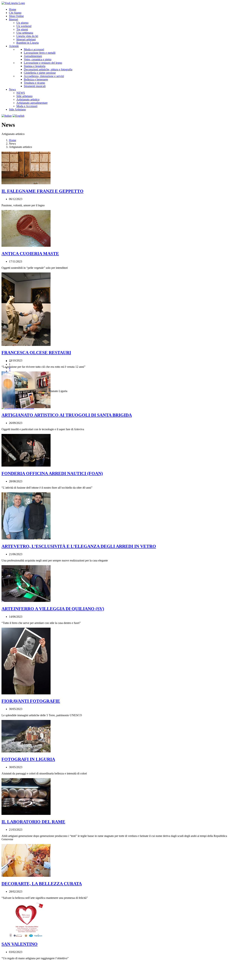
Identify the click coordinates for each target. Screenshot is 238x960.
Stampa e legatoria (34, 66)
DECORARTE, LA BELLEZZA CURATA (41, 883)
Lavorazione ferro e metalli (39, 52)
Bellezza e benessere (36, 79)
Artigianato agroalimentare (32, 102)
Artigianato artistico (27, 99)
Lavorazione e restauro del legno (43, 62)
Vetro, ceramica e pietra (37, 59)
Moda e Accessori (26, 106)
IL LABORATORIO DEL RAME (33, 821)
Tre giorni (22, 29)
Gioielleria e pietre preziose (40, 72)
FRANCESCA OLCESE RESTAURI (36, 352)
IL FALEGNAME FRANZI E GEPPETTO (42, 191)
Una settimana (24, 32)
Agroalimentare (33, 56)
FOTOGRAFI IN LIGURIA (28, 759)
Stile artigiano (24, 96)
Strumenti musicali (35, 86)
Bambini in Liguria (27, 42)
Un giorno (22, 22)
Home (12, 140)
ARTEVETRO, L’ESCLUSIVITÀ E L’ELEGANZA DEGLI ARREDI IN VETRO (78, 546)
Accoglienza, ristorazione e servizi (44, 76)
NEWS (20, 92)
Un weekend (23, 26)
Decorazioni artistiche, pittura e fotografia (48, 69)
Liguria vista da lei (27, 36)
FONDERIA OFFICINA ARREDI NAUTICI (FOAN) (52, 473)
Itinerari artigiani (26, 39)
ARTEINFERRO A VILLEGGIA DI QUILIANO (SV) (52, 608)
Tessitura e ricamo (34, 82)
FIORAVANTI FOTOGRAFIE (30, 701)
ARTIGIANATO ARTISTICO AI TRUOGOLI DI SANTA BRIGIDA (66, 415)
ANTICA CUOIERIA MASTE (30, 253)
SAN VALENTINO (19, 944)
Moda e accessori (34, 49)
